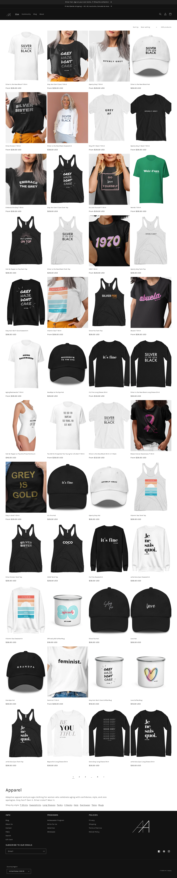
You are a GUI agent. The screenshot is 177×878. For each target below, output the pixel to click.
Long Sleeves (49, 805)
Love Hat (134, 639)
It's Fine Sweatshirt (96, 577)
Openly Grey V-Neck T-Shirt (140, 146)
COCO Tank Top (52, 577)
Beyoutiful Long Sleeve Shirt (57, 762)
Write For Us (52, 824)
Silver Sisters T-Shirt (13, 146)
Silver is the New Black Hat (140, 84)
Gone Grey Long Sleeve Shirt (99, 762)
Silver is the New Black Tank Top (58, 269)
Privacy (92, 820)
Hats (76, 805)
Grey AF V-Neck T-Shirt (97, 146)
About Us (9, 824)
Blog (7, 820)
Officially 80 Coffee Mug (56, 639)
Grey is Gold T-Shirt (12, 515)
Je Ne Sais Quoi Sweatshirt (140, 577)
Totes (94, 805)
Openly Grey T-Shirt (96, 84)
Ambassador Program (55, 820)
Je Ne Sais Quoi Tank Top (14, 762)
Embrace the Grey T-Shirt (14, 207)
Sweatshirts (35, 805)
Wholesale (51, 832)
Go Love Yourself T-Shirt (97, 207)
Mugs (101, 805)
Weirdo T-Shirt (136, 207)
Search (8, 836)
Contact (9, 828)
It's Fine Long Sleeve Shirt (98, 392)
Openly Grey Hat (94, 515)
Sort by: (136, 27)
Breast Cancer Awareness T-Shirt (142, 454)
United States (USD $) (16, 871)
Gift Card (9, 839)
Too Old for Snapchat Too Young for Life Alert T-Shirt (66, 454)
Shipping (92, 824)
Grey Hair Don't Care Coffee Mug (100, 700)
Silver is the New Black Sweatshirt (59, 146)
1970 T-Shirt (93, 269)
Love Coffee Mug (136, 700)
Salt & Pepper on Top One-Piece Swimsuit (20, 454)
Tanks (60, 805)
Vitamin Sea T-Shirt (54, 331)
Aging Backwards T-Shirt (14, 392)
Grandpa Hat (10, 700)
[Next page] (103, 776)
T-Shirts (24, 805)
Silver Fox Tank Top (96, 331)
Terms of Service (95, 828)
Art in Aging (168, 870)
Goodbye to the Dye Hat (55, 392)
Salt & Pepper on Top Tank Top (16, 269)
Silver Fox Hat (94, 639)
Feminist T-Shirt (53, 700)
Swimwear (85, 805)
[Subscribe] (43, 851)
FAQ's (8, 832)
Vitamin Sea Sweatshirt (14, 639)
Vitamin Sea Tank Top (138, 515)
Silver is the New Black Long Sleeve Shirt (145, 392)
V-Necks (68, 805)
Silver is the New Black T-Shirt (16, 84)
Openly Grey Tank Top (138, 269)
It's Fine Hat (51, 515)
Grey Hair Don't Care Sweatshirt (17, 331)
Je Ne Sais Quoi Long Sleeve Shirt (143, 762)
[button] (160, 14)
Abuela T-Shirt (136, 331)
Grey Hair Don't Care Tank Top (57, 207)
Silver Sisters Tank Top (14, 577)
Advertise (51, 828)
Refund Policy (94, 832)
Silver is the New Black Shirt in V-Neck (102, 454)
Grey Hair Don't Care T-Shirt (57, 84)
